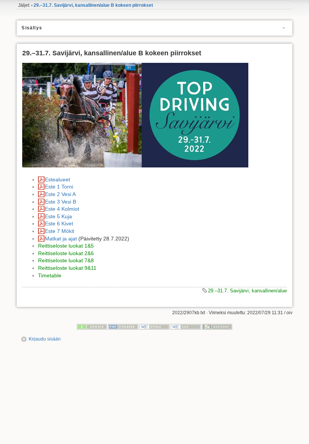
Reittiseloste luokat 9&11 (67, 268)
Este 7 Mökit (59, 231)
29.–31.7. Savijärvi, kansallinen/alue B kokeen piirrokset (93, 5)
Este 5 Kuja (58, 216)
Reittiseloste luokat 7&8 (66, 260)
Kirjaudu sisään (45, 339)
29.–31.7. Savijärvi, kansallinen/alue (247, 290)
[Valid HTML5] (154, 326)
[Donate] (92, 326)
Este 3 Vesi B (60, 202)
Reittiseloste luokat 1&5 (66, 246)
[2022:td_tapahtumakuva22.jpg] (135, 115)
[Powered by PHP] (123, 326)
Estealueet (57, 179)
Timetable (49, 275)
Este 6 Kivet (59, 223)
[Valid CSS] (186, 326)
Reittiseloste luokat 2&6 (66, 253)
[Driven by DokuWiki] (217, 326)
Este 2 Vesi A (60, 194)
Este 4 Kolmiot (62, 209)
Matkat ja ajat (61, 239)
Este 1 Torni (59, 187)
